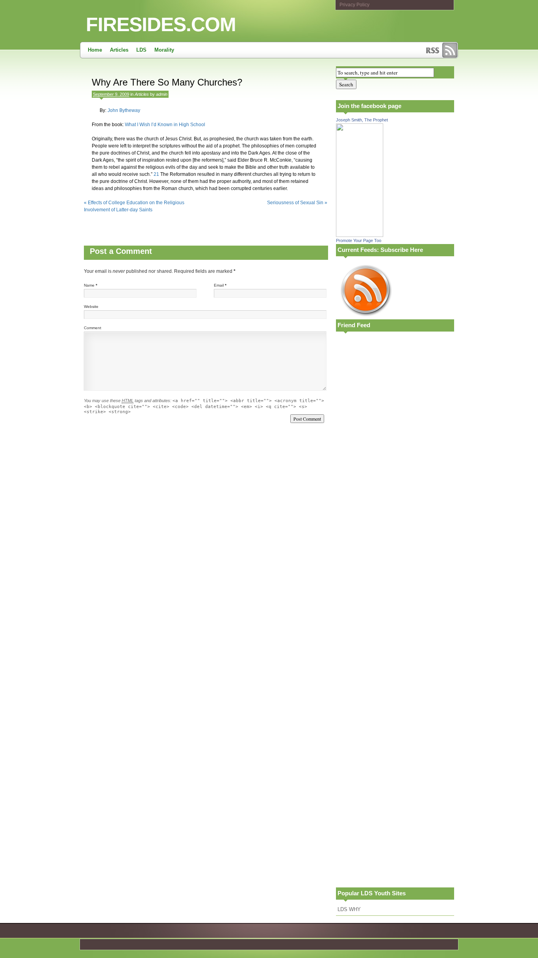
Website (91, 306)
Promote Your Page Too (358, 240)
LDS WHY (349, 909)
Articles (119, 50)
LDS (141, 50)
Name (89, 285)
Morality (164, 50)
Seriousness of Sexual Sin (297, 202)
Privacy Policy (354, 4)
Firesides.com (161, 24)
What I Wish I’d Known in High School (165, 124)
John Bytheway (124, 110)
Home (95, 50)
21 (156, 174)
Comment (92, 328)
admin (161, 94)
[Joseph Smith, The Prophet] (359, 235)
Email (219, 285)
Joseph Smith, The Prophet (362, 119)
